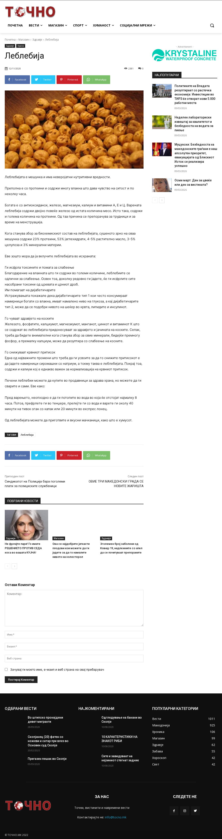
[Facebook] (174, 810)
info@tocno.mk (115, 817)
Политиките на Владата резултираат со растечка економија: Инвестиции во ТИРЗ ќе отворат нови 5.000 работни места (195, 94)
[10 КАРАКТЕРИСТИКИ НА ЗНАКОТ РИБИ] (88, 742)
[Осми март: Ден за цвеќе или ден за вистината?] (162, 185)
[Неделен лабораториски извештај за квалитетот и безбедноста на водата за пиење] (162, 122)
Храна (21, 45)
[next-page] (14, 566)
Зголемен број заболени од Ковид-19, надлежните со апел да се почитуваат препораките (121, 548)
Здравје (37, 39)
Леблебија (27, 434)
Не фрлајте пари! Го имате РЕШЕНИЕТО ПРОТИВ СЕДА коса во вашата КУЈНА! (23, 548)
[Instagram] (184, 810)
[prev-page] (7, 566)
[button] (212, 25)
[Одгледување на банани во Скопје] (88, 722)
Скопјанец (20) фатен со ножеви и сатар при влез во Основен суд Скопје (48, 741)
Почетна (10, 39)
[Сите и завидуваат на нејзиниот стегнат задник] (88, 761)
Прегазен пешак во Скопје (47, 758)
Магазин (23, 39)
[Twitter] (195, 810)
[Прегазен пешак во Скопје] (14, 763)
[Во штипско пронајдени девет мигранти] (14, 722)
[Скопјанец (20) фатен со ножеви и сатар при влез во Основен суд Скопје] (14, 742)
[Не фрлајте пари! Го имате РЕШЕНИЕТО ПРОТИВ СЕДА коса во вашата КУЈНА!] (26, 525)
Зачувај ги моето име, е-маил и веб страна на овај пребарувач (57, 669)
